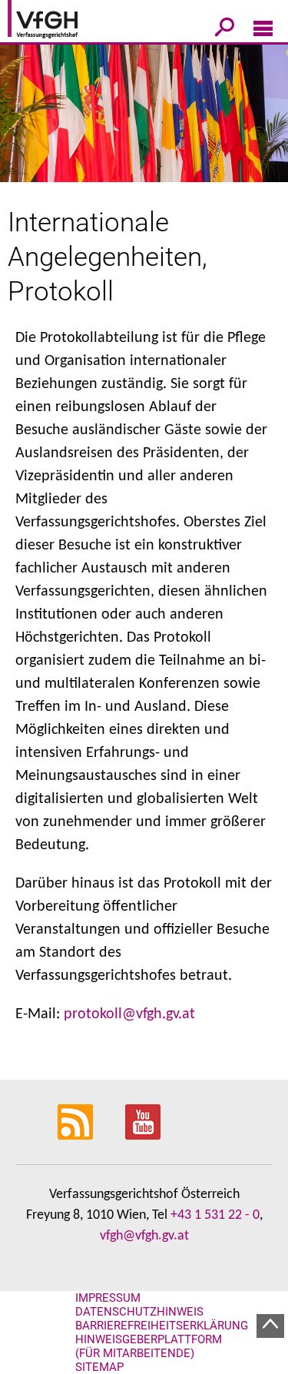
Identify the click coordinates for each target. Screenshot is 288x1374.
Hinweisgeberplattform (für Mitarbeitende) (148, 1346)
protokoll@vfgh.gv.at (129, 1014)
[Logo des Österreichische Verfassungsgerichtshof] (65, 21)
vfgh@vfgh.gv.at (144, 1236)
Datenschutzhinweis (139, 1312)
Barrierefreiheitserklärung (161, 1326)
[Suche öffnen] (224, 30)
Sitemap (99, 1367)
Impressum (108, 1298)
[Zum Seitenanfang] (270, 1326)
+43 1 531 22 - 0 (215, 1215)
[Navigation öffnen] (263, 31)
